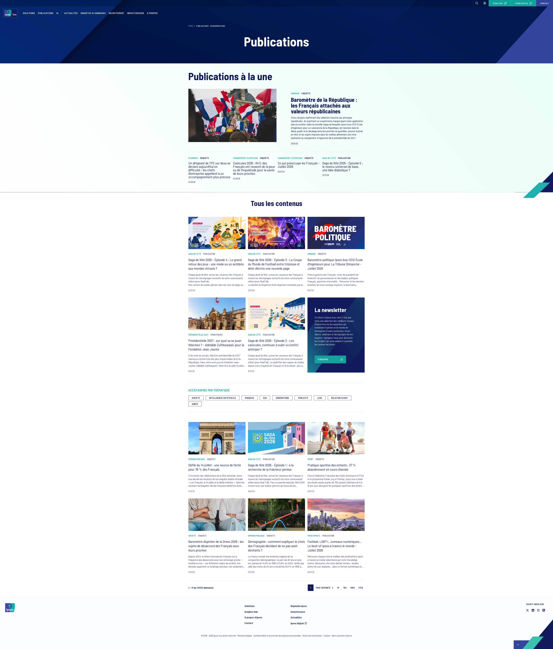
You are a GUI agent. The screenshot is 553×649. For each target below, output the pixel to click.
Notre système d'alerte (342, 635)
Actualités (296, 617)
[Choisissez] (485, 3)
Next (528, 188)
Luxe (319, 398)
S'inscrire (323, 359)
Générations (282, 398)
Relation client (339, 398)
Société (196, 398)
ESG (265, 398)
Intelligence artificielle (222, 398)
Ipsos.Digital (521, 3)
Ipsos (190, 26)
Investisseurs (135, 13)
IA (57, 13)
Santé (195, 404)
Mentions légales (245, 635)
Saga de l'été (329, 158)
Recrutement (116, 13)
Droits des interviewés (312, 635)
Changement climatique (245, 158)
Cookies (327, 635)
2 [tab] (196, 177)
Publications (45, 13)
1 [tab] (190, 177)
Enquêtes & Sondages (93, 13)
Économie (193, 158)
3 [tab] (202, 177)
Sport (310, 459)
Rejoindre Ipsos (299, 606)
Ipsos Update (313, 535)
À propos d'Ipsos (253, 617)
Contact (249, 623)
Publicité (303, 398)
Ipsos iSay (498, 3)
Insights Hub (251, 611)
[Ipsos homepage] (11, 13)
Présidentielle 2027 (198, 334)
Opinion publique (196, 459)
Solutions (29, 13)
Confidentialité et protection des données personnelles (277, 635)
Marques (249, 398)
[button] (477, 3)
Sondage (295, 93)
